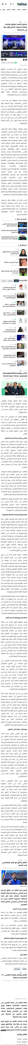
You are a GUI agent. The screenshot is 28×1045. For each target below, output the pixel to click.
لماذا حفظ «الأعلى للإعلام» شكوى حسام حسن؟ (10, 272)
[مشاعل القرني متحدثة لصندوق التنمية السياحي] (23, 252)
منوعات (16, 269)
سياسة (13, 9)
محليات (19, 9)
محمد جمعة (23, 886)
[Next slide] (3, 42)
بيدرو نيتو (17, 969)
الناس (16, 250)
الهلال (24, 969)
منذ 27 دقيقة (15, 275)
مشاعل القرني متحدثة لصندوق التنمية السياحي (11, 253)
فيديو (3, 9)
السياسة (13, 294)
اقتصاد (8, 9)
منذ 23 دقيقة (15, 255)
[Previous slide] (24, 42)
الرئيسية (24, 9)
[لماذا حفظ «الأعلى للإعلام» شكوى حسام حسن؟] (23, 272)
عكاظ (24, 22)
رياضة (20, 22)
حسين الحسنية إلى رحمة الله (11, 262)
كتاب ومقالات (11, 328)
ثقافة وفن (12, 336)
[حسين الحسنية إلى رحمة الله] (23, 262)
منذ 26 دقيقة (15, 265)
